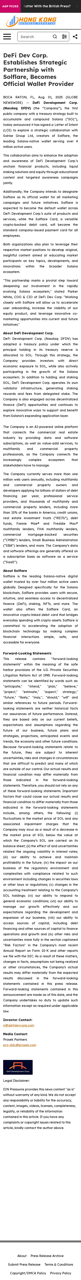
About (22, 1256)
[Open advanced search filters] (64, 36)
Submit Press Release (24, 1264)
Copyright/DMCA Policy (28, 1273)
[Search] (55, 36)
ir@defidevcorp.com (18, 1025)
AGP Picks (10, 6)
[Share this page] (75, 37)
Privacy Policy (60, 1273)
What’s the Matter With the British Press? (37, 6)
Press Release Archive (47, 1256)
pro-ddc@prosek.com (19, 1045)
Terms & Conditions (58, 1264)
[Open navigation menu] (7, 37)
